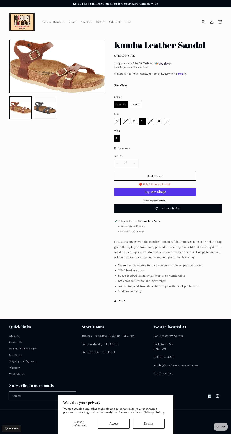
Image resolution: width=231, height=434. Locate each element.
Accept (113, 423)
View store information (131, 231)
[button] (53, 22)
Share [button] (121, 300)
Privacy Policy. (154, 412)
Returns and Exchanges (23, 348)
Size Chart (120, 85)
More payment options (155, 200)
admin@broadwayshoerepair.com (176, 365)
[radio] (121, 104)
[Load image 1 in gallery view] (20, 108)
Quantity (118, 155)
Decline (148, 423)
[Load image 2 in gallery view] (45, 108)
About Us (14, 335)
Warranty (14, 367)
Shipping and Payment (22, 361)
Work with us (17, 373)
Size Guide (15, 355)
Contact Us (15, 342)
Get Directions (163, 373)
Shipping (119, 67)
